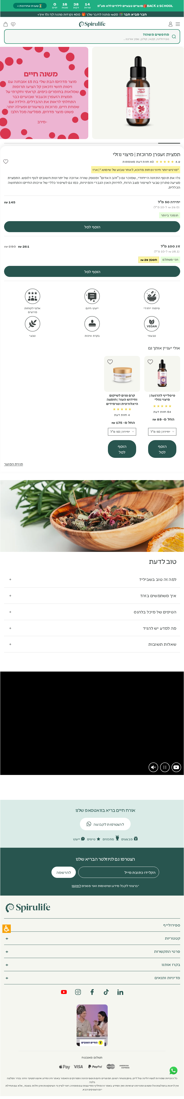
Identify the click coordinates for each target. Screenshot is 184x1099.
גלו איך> (43, 14)
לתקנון (76, 885)
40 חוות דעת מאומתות (138, 161)
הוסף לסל (162, 448)
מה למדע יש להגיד (159, 628)
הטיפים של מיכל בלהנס (155, 611)
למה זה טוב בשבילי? (157, 579)
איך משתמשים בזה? (158, 595)
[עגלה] (5, 24)
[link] (176, 767)
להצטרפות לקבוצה (109, 824)
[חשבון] (171, 24)
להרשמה (63, 872)
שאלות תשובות (162, 644)
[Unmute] (153, 767)
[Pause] (165, 767)
